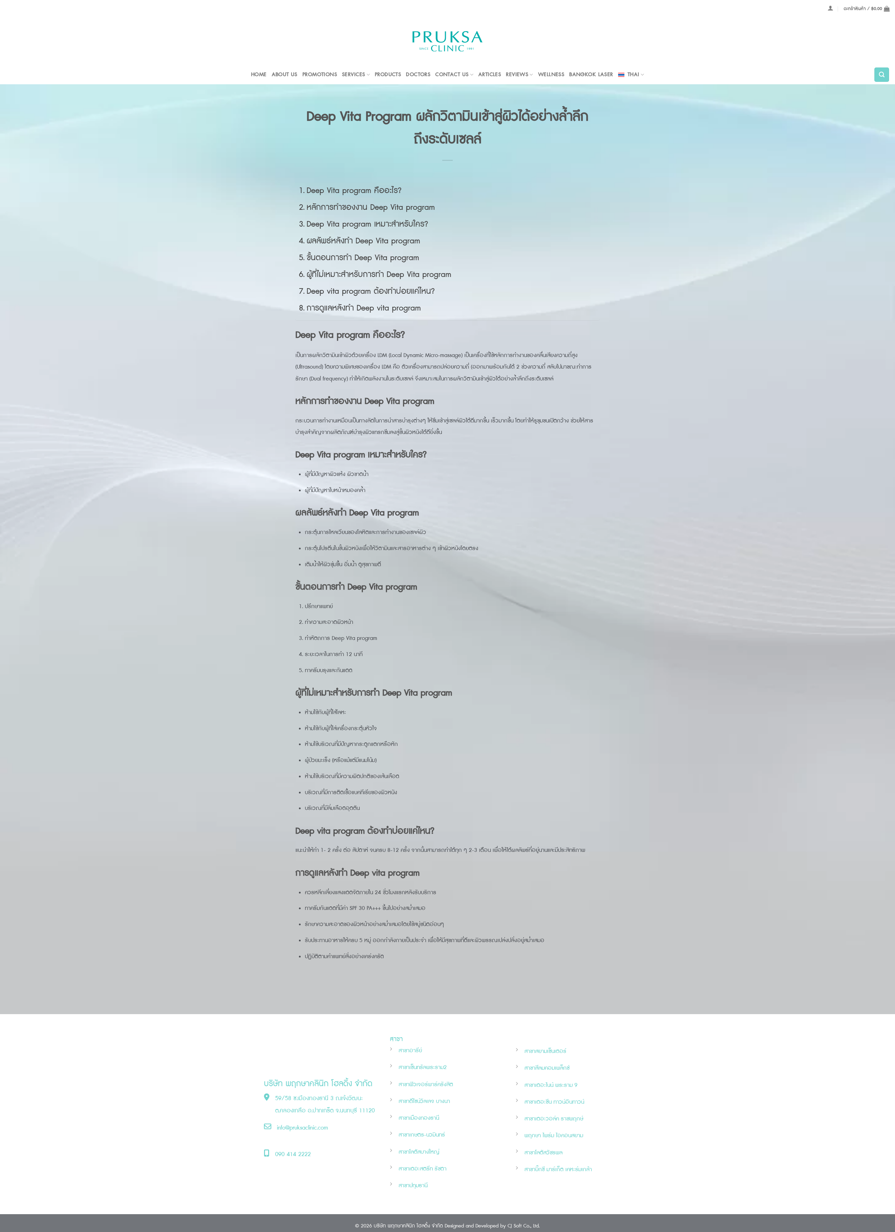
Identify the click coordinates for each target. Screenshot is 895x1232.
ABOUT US (285, 75)
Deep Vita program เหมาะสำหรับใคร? (367, 224)
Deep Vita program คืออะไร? (354, 191)
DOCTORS (418, 75)
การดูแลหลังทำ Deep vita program (364, 308)
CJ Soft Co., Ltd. (524, 1226)
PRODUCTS (388, 75)
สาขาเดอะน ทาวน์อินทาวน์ (554, 1102)
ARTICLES (489, 75)
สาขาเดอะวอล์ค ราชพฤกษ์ (553, 1119)
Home (259, 75)
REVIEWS (517, 75)
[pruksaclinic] (447, 41)
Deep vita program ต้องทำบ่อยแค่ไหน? (371, 291)
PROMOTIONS (319, 75)
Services (353, 75)
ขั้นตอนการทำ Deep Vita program (363, 258)
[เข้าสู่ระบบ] (830, 8)
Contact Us (451, 75)
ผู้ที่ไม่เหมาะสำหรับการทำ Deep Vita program (379, 274)
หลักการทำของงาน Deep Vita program (371, 207)
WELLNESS (551, 75)
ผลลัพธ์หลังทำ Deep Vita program (363, 241)
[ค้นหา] (881, 74)
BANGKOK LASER (591, 75)
